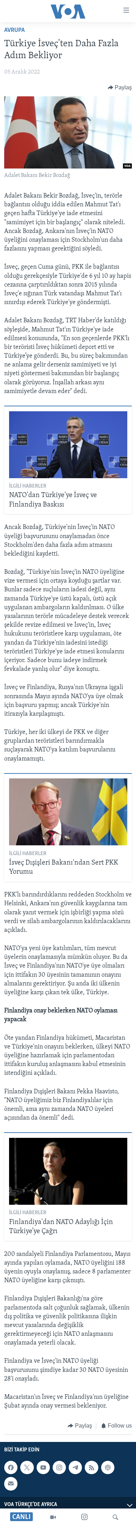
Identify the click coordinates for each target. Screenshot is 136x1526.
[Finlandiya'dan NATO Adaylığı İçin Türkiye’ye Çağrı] (68, 1171)
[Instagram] (84, 1517)
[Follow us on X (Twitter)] (26, 1467)
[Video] (53, 1517)
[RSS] (91, 1467)
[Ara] (115, 1517)
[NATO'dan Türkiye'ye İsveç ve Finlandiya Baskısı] (68, 444)
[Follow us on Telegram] (75, 1467)
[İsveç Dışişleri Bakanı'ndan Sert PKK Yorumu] (68, 811)
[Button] (120, 87)
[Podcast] (107, 1467)
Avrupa (14, 30)
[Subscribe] (10, 1483)
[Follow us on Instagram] (59, 1467)
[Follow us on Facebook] (10, 1467)
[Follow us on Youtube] (43, 1467)
